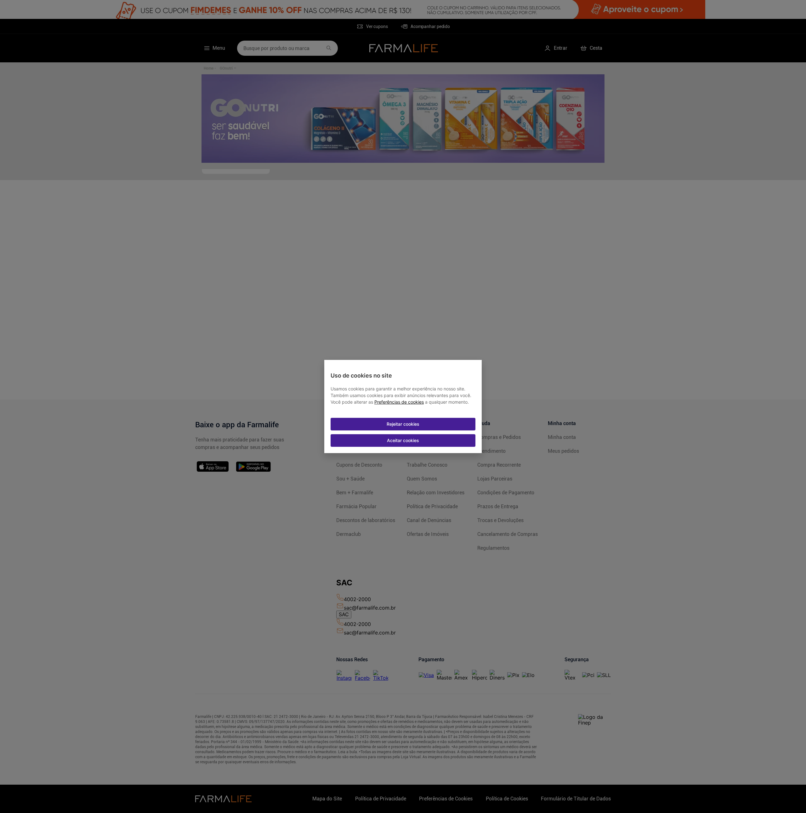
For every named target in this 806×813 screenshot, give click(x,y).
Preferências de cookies (399, 402)
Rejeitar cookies (403, 424)
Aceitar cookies (403, 440)
